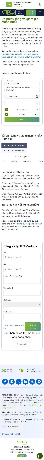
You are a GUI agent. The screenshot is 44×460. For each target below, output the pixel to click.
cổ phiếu (5, 54)
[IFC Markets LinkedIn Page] (25, 382)
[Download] (40, 4)
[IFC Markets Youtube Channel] (32, 382)
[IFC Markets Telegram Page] (39, 382)
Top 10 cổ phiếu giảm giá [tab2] (14, 150)
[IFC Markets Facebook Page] (5, 382)
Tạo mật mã (8, 288)
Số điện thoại (8, 312)
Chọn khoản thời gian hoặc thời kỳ (18, 87)
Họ (4, 264)
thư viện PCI (35, 57)
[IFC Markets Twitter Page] (19, 382)
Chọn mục (10, 81)
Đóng (22, 456)
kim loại (27, 54)
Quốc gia (7, 300)
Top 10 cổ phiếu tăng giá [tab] (14, 145)
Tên (4, 252)
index (34, 54)
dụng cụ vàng (17, 57)
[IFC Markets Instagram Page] (12, 382)
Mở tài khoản (31, 12)
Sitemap (15, 426)
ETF (26, 57)
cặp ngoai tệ (17, 54)
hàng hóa (5, 57)
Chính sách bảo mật (10, 434)
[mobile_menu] (40, 12)
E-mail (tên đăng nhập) (12, 276)
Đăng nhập (20, 12)
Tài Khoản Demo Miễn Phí (13, 326)
